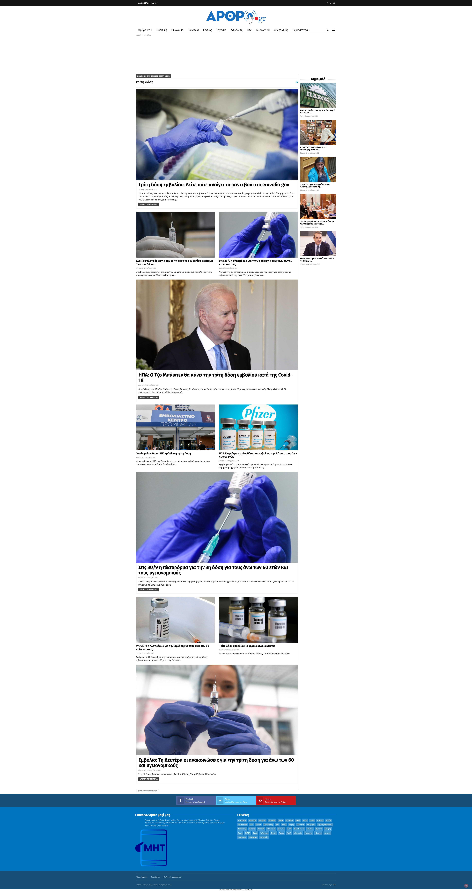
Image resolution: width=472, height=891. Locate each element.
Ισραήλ (284, 825)
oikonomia (272, 820)
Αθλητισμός (281, 30)
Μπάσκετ (261, 829)
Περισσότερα (300, 30)
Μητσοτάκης (242, 829)
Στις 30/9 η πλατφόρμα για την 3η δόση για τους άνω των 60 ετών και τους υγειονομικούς (213, 570)
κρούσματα (242, 837)
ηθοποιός (318, 833)
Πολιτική (162, 30)
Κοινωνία (193, 30)
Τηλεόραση (264, 833)
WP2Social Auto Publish (227, 890)
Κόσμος (207, 30)
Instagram (262, 820)
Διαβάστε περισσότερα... (149, 205)
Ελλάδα (328, 820)
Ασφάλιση (237, 30)
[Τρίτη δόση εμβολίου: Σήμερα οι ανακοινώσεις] (258, 620)
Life (249, 30)
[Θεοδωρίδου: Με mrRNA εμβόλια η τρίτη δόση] (175, 427)
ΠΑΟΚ (289, 829)
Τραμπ (281, 833)
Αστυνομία (289, 820)
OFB (334, 885)
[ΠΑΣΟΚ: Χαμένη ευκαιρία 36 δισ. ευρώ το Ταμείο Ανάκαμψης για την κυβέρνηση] (318, 95)
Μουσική (252, 829)
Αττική (298, 820)
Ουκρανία (281, 829)
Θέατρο (258, 825)
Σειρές (255, 833)
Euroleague (242, 820)
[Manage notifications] (466, 886)
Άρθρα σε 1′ (145, 30)
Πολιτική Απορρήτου (172, 877)
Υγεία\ (289, 833)
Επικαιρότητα (242, 825)
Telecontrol (263, 30)
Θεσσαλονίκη (268, 825)
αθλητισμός (298, 833)
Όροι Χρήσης (141, 877)
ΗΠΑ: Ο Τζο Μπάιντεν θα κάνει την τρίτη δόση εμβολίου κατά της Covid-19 (215, 377)
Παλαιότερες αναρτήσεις (147, 791)
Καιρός (291, 825)
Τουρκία (273, 833)
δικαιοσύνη (308, 833)
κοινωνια (327, 833)
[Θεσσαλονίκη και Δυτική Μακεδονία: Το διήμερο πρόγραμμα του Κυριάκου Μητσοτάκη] (318, 243)
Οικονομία (177, 30)
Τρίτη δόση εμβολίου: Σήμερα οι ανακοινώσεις (247, 646)
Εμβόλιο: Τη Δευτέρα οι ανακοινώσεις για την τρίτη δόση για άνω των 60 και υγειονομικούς (216, 762)
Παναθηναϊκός (299, 829)
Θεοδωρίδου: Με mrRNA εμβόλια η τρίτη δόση (163, 453)
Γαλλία (312, 820)
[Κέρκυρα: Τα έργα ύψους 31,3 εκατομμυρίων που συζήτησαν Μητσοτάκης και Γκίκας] (318, 132)
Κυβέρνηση (311, 825)
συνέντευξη (264, 837)
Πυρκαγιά (319, 829)
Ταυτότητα (155, 877)
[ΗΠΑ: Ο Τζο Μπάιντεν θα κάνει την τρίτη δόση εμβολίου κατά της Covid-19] (217, 325)
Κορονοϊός (300, 825)
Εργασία (221, 30)
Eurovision (252, 820)
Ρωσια (240, 833)
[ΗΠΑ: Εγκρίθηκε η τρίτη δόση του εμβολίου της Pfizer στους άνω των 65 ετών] (258, 427)
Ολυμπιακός (271, 829)
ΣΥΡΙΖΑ (247, 833)
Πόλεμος (328, 829)
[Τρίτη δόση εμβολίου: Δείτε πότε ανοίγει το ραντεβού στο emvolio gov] (217, 134)
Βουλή (305, 820)
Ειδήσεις (320, 820)
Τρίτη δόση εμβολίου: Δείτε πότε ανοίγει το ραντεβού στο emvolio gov (213, 185)
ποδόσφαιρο (253, 837)
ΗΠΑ (251, 825)
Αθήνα (281, 820)
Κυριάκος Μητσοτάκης (325, 825)
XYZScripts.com (247, 890)
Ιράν (277, 825)
